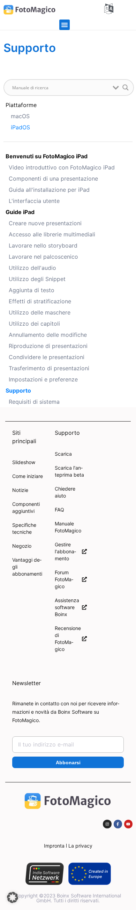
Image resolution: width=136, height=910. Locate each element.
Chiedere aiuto (65, 492)
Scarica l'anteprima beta (69, 471)
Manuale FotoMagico (68, 527)
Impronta (54, 846)
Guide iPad (20, 211)
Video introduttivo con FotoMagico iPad (62, 167)
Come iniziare (27, 476)
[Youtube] (128, 824)
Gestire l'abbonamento (65, 551)
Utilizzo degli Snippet (37, 278)
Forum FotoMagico (64, 579)
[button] (64, 25)
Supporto (18, 390)
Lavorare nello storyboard (43, 245)
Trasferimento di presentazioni (49, 368)
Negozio (21, 546)
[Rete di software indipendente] (44, 874)
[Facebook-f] (118, 824)
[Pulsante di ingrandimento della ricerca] (125, 87)
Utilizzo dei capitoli (34, 323)
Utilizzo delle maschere (39, 312)
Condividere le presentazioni (46, 357)
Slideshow (23, 462)
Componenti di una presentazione (53, 178)
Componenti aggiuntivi (26, 507)
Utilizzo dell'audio (32, 267)
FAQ (59, 510)
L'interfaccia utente (34, 200)
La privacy (80, 846)
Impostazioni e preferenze (43, 379)
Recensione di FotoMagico (68, 638)
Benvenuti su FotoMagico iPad (47, 156)
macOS (20, 116)
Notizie (20, 490)
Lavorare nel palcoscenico (43, 256)
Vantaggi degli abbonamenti (27, 567)
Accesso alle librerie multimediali (52, 234)
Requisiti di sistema (34, 401)
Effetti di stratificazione (40, 301)
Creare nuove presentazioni (45, 223)
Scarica (63, 454)
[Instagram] (107, 824)
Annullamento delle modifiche (48, 334)
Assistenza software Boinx (67, 607)
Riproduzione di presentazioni (48, 345)
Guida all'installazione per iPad (49, 189)
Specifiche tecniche (24, 528)
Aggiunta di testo (31, 290)
